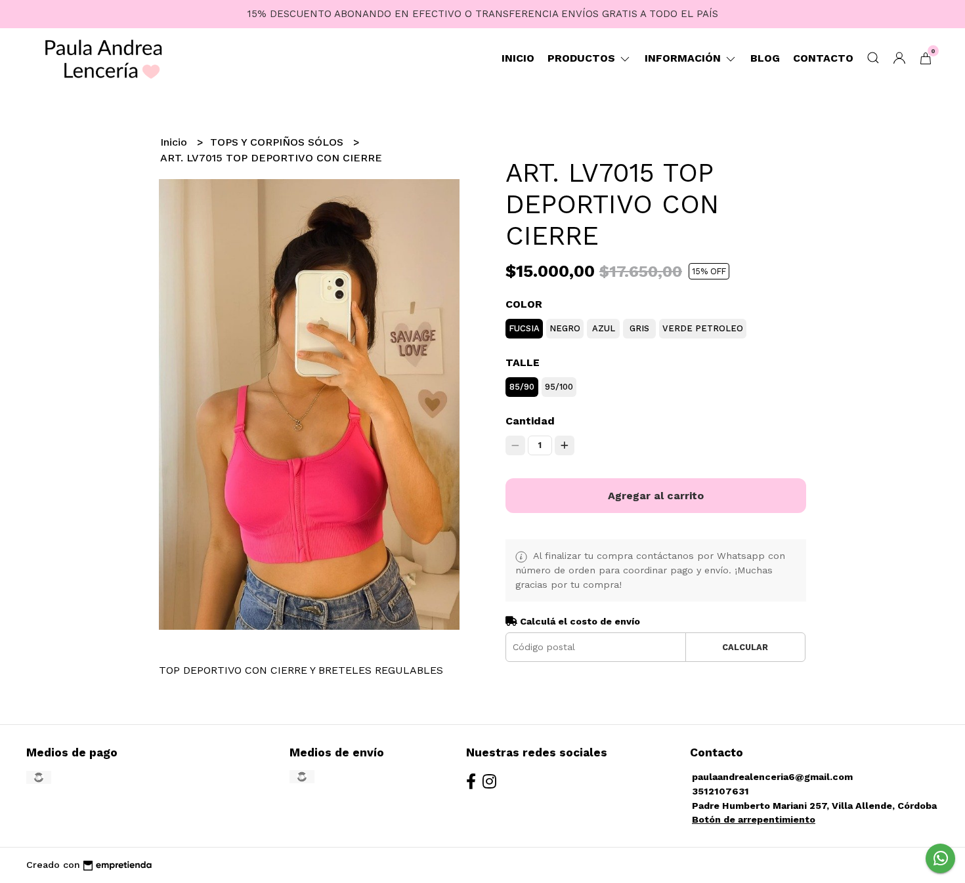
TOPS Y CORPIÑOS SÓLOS (278, 142)
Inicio (518, 58)
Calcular (745, 647)
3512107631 (720, 791)
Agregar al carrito (656, 495)
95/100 (559, 387)
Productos (582, 58)
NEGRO (564, 328)
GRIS (639, 328)
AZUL (603, 328)
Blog (765, 58)
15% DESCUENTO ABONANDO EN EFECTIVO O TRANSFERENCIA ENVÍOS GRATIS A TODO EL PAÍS (482, 14)
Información (684, 58)
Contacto (823, 58)
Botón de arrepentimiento (753, 819)
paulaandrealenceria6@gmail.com (772, 776)
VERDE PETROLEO (702, 328)
